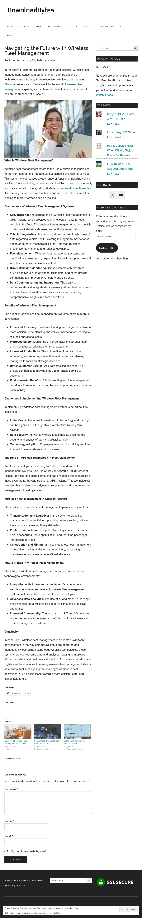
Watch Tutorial (104, 95)
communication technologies (73, 188)
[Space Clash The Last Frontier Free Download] (47, 731)
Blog (18, 758)
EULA (25, 880)
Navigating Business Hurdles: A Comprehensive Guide (17, 742)
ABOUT (17, 880)
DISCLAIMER (37, 880)
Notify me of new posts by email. (27, 851)
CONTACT (20, 885)
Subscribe (107, 248)
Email (8, 836)
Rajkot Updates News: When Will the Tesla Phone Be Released (120, 150)
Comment (11, 789)
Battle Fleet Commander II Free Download (75, 742)
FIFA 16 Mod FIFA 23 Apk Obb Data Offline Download (120, 168)
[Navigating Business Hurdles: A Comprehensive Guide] (17, 731)
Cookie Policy (55, 913)
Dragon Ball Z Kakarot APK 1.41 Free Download (120, 119)
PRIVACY (9, 885)
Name (9, 821)
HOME (7, 880)
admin (51, 60)
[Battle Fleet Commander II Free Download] (77, 731)
